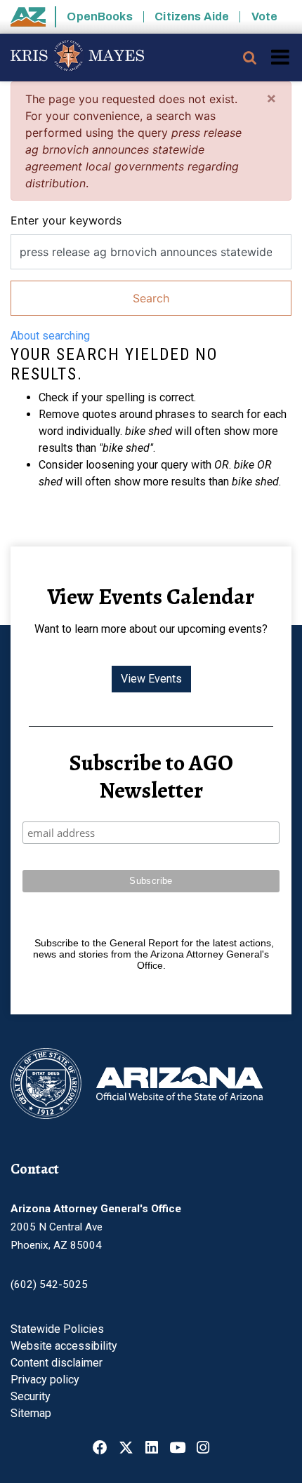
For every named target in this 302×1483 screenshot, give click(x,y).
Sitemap (31, 1413)
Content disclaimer (57, 1362)
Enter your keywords (66, 220)
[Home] (72, 57)
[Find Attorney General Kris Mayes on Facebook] (100, 1449)
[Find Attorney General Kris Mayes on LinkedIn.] (151, 1449)
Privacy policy (45, 1379)
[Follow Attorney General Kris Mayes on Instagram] (203, 1449)
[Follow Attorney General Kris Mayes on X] (126, 1449)
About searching (50, 335)
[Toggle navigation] (281, 57)
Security (31, 1396)
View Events (151, 678)
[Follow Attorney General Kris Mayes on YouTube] (177, 1449)
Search (151, 298)
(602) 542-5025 (49, 1284)
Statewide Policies (57, 1329)
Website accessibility (64, 1346)
